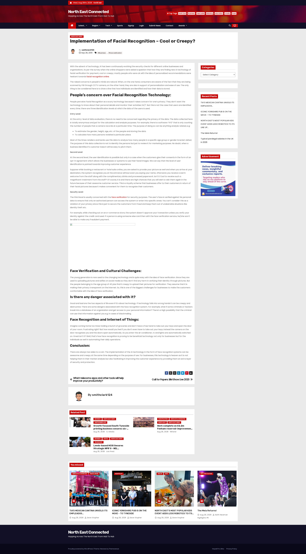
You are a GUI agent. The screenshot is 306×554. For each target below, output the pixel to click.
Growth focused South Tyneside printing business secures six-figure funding (111, 429)
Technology (98, 442)
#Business (102, 53)
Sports (120, 25)
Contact (169, 25)
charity (227, 13)
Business (191, 13)
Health (160, 474)
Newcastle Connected (178, 419)
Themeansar (114, 549)
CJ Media (110, 432)
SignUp (131, 25)
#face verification (115, 53)
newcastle (200, 13)
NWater (173, 432)
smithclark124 (88, 50)
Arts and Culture (206, 474)
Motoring (209, 13)
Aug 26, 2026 (99, 432)
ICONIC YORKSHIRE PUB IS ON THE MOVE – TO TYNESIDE (129, 512)
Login (141, 25)
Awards (182, 25)
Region (95, 25)
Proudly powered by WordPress (80, 549)
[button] (230, 25)
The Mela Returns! (209, 133)
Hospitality (118, 474)
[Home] (72, 26)
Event (234, 13)
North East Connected (88, 11)
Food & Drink (94, 474)
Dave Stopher (92, 517)
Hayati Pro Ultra (218, 549)
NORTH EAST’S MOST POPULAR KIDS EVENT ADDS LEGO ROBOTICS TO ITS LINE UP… (218, 124)
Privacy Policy (231, 549)
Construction (163, 419)
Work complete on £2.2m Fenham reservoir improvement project (174, 429)
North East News (76, 36)
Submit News (155, 25)
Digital (106, 439)
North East (182, 13)
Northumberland (100, 422)
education (219, 13)
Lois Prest (110, 451)
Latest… (82, 25)
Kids (166, 474)
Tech (108, 25)
